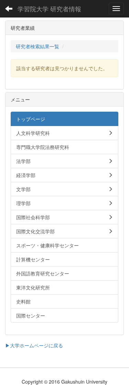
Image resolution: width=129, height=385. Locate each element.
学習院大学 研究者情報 (49, 8)
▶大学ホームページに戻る (34, 345)
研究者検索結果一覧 (37, 46)
